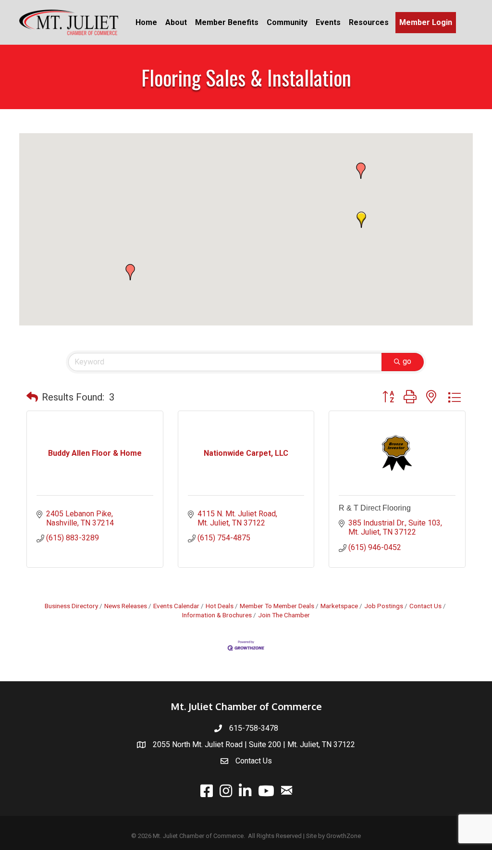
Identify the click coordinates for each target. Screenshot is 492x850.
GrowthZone (343, 835)
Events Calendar (176, 606)
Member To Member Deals (277, 606)
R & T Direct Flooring (375, 508)
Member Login (425, 22)
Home (146, 22)
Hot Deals (220, 606)
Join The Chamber (284, 615)
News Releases (125, 606)
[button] (360, 171)
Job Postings (383, 606)
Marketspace (339, 606)
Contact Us (425, 606)
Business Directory (71, 606)
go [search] (407, 361)
